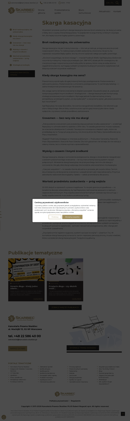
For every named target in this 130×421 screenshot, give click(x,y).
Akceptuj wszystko (72, 217)
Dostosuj (55, 217)
